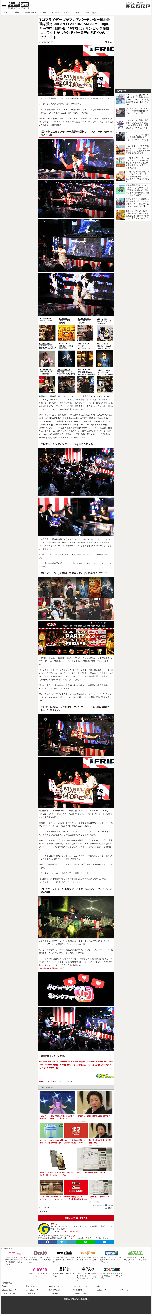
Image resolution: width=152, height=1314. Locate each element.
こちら (73, 1236)
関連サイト (8, 1248)
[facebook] (47, 1242)
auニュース (102, 1290)
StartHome (53, 1294)
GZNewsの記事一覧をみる (76, 1218)
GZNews (108, 42)
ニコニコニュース (128, 1286)
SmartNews (30, 1286)
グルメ (67, 13)
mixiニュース (102, 1286)
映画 (17, 13)
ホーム (6, 13)
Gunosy (5, 1286)
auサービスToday (80, 1294)
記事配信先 (8, 1283)
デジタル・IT (30, 13)
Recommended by (99, 1205)
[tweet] (61, 1242)
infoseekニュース (9, 1290)
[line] (85, 1242)
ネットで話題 (91, 13)
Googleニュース (56, 1286)
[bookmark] (104, 1242)
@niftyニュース (32, 1290)
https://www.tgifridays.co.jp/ (51, 968)
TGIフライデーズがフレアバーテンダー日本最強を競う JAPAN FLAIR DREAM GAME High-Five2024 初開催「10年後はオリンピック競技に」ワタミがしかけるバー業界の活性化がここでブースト (76, 1065)
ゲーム (44, 13)
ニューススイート (9, 1294)
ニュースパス (31, 1294)
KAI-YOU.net (54, 1290)
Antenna (124, 1290)
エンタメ (55, 13)
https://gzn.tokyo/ (70, 1231)
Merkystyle (77, 1290)
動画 (77, 13)
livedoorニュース (80, 1286)
